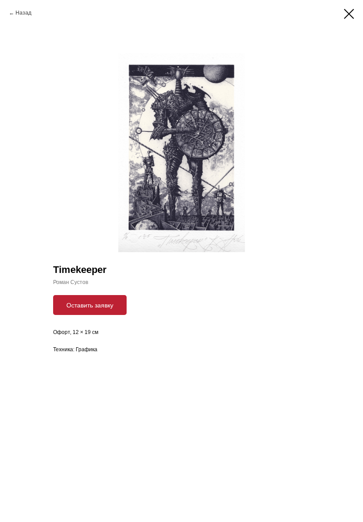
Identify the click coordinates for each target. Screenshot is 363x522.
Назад (23, 13)
